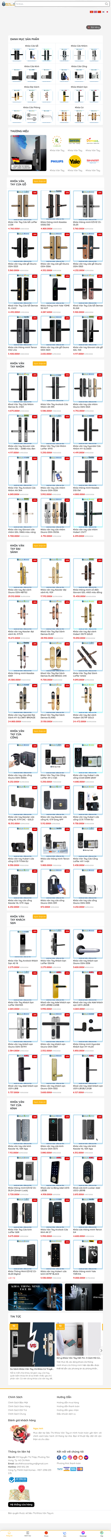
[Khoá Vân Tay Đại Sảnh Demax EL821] (55, 615)
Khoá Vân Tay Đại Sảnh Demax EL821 (53, 632)
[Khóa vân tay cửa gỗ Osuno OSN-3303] (88, 247)
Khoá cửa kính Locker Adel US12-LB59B (86, 1189)
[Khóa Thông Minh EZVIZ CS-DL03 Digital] (23, 1254)
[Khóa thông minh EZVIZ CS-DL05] (88, 205)
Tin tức (15, 1316)
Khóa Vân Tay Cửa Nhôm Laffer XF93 (53, 447)
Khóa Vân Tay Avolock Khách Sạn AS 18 (23, 962)
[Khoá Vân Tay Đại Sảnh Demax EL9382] (55, 698)
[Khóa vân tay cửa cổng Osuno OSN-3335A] (23, 758)
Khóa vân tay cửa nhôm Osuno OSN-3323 (85, 405)
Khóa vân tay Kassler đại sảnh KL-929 (53, 591)
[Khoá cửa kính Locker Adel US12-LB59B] (88, 1171)
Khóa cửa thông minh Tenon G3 (55, 860)
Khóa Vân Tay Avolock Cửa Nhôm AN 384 (21, 489)
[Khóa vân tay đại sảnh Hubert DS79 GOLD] (88, 615)
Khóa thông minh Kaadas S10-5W (86, 489)
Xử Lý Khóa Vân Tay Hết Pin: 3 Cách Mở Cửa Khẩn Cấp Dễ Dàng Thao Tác (79, 1358)
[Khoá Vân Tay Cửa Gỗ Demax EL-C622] (23, 289)
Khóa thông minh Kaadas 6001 (21, 674)
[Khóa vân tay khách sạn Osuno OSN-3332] (55, 1069)
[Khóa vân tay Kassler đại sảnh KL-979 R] (23, 615)
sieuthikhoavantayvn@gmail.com (31, 1463)
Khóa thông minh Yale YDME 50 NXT (55, 306)
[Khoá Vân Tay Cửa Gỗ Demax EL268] (88, 289)
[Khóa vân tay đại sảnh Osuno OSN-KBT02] (23, 573)
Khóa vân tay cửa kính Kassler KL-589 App (19, 1147)
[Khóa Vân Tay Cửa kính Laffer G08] (23, 1213)
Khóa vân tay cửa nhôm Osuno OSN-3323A (53, 530)
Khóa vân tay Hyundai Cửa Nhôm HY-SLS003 (87, 447)
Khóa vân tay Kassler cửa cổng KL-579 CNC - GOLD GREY (21, 818)
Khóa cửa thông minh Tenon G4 (87, 1230)
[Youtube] (75, 1457)
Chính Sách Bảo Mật (18, 1402)
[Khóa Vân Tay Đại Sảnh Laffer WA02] (88, 656)
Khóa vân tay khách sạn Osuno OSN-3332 (53, 1087)
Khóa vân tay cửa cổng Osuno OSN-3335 (85, 901)
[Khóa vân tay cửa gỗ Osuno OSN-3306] (55, 247)
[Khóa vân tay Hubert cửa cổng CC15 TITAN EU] (88, 800)
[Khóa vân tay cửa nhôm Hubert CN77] (88, 513)
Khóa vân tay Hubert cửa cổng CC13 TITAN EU (21, 860)
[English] (95, 11)
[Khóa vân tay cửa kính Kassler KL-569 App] (88, 1129)
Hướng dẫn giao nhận (68, 1410)
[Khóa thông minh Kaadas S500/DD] (55, 205)
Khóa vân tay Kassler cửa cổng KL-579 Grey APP (54, 818)
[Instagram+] (70, 1457)
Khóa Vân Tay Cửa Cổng (17, 734)
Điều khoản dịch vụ (66, 1413)
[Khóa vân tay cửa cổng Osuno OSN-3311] (55, 884)
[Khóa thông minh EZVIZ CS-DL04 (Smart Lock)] (23, 1171)
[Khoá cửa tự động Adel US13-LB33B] (55, 1171)
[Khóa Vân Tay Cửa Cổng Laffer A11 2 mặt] (55, 758)
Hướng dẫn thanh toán (68, 1406)
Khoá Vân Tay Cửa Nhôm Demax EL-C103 (21, 405)
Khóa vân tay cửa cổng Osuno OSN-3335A (20, 776)
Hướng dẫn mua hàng (68, 1402)
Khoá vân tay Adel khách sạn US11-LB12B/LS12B (88, 1087)
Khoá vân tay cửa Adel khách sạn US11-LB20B (88, 1003)
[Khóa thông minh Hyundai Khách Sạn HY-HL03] (88, 1027)
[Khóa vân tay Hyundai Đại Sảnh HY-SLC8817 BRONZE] (23, 698)
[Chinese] (99, 11)
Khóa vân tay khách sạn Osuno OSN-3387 (53, 1045)
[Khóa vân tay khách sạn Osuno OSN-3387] (55, 1027)
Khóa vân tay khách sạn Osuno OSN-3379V (20, 1045)
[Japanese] (107, 11)
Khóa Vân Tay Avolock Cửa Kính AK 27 (54, 1230)
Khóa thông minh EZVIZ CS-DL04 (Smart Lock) (22, 1189)
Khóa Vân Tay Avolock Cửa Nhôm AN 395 (54, 405)
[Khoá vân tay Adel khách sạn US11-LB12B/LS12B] (88, 1069)
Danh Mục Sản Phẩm (24, 39)
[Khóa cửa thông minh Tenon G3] (55, 842)
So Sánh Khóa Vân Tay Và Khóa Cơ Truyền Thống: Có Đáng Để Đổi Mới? (32, 1369)
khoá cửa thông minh (72, 1365)
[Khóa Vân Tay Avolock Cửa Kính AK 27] (55, 1213)
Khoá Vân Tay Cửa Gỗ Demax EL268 (88, 306)
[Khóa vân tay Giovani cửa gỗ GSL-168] (88, 330)
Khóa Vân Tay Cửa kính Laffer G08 (20, 1230)
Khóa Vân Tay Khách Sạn (17, 920)
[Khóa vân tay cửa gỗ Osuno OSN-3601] (55, 330)
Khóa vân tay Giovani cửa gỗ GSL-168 (88, 348)
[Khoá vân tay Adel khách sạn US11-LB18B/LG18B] (55, 985)
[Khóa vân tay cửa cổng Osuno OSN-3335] (88, 884)
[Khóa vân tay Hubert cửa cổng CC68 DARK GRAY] (88, 758)
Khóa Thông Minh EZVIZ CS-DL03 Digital (22, 1272)
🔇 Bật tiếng (94, 27)
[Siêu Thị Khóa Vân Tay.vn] (8, 4)
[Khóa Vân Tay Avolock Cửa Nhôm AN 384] (23, 471)
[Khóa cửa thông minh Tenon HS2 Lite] (23, 330)
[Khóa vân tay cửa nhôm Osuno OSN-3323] (88, 387)
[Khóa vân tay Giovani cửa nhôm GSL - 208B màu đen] (23, 429)
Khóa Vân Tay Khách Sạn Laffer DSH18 (53, 962)
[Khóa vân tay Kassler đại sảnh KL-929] (55, 573)
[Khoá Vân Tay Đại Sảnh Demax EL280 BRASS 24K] (55, 656)
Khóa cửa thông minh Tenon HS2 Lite (22, 348)
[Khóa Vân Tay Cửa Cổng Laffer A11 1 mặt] (88, 842)
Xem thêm (39, 181)
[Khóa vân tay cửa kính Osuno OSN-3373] (55, 1129)
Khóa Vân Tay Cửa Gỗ (18, 182)
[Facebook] (59, 1457)
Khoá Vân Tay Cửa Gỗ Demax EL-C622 (23, 306)
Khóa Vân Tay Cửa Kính (17, 1105)
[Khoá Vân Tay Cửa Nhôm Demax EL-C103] (23, 387)
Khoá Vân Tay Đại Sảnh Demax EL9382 (53, 716)
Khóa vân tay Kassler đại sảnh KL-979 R (21, 632)
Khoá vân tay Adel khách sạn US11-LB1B (23, 1087)
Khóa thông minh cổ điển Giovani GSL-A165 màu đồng (87, 591)
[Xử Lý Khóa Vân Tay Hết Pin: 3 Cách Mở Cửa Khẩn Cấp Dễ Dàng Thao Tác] (79, 1339)
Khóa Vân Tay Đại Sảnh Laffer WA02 (85, 674)
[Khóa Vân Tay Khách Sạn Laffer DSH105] (23, 985)
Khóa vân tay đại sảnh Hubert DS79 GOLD (84, 632)
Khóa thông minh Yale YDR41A (84, 1272)
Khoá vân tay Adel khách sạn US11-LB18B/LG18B (55, 1003)
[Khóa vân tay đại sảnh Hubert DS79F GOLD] (88, 698)
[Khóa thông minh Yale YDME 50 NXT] (55, 289)
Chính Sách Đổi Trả (17, 1410)
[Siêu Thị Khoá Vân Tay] (28, 153)
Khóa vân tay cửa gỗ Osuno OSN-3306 (55, 265)
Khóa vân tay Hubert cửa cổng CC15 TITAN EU (86, 818)
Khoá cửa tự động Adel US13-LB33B (55, 1189)
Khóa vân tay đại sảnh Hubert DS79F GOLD (84, 716)
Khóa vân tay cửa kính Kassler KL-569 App (84, 1147)
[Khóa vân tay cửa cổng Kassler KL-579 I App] (23, 884)
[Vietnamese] (91, 11)
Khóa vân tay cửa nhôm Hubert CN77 (85, 530)
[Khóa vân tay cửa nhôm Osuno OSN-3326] (55, 471)
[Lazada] (86, 1457)
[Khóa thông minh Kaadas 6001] (23, 656)
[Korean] (103, 11)
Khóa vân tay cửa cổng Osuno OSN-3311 (52, 901)
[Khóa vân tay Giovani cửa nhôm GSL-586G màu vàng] (23, 513)
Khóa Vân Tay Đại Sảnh (17, 549)
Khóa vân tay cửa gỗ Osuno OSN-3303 (87, 265)
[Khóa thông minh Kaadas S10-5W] (88, 471)
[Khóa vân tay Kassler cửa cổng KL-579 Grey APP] (55, 800)
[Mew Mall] (35, 1297)
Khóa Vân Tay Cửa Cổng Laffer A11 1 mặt (85, 860)
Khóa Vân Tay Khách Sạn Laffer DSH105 (21, 1003)
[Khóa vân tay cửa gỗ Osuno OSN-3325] (23, 247)
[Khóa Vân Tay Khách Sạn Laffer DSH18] (55, 944)
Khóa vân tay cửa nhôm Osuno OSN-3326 (53, 489)
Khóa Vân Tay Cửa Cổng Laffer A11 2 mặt (53, 776)
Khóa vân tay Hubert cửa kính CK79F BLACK (53, 1272)
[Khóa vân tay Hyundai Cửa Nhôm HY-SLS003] (88, 429)
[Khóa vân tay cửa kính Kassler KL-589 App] (23, 1129)
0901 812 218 (23, 1466)
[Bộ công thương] (17, 1479)
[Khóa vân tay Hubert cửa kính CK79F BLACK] (55, 1254)
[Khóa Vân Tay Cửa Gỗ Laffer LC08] (23, 205)
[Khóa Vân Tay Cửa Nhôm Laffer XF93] (55, 429)
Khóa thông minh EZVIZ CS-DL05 (87, 223)
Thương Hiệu (19, 131)
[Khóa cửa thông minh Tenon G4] (88, 1213)
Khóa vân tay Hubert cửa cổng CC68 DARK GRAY (86, 776)
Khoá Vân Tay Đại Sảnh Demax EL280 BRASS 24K (54, 674)
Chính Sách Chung (17, 1413)
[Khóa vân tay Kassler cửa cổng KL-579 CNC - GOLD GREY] (23, 800)
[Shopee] (81, 1457)
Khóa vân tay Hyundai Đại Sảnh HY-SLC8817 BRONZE (21, 716)
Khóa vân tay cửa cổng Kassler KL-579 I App (20, 901)
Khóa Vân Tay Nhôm (17, 365)
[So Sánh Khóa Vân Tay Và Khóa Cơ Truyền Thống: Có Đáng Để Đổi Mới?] (32, 1344)
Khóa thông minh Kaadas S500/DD (54, 223)
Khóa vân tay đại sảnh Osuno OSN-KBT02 (19, 591)
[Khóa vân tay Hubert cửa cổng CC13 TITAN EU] (23, 842)
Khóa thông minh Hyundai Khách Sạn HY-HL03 (86, 1045)
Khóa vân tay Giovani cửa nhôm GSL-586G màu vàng (22, 530)
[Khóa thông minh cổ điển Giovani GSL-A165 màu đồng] (88, 573)
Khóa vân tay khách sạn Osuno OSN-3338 (85, 962)
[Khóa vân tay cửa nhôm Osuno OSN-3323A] (55, 513)
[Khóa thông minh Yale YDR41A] (88, 1254)
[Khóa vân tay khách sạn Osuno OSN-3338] (88, 944)
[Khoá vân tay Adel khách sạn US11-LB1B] (23, 1069)
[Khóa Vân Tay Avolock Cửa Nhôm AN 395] (55, 387)
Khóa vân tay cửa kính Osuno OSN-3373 (52, 1147)
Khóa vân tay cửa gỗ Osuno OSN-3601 (55, 348)
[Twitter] (64, 1457)
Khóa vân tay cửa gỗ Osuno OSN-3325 (22, 265)
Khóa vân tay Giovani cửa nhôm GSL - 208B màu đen (21, 447)
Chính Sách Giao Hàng (19, 1406)
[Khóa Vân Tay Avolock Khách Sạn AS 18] (23, 944)
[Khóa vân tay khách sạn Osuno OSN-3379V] (23, 1027)
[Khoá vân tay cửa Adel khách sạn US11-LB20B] (88, 985)
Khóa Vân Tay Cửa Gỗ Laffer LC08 (22, 223)
